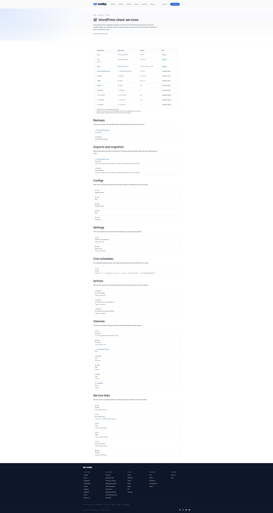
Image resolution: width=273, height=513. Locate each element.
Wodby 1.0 (86, 497)
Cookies (119, 504)
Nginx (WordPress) (124, 66)
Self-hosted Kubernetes (111, 494)
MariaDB (99, 76)
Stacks (94, 15)
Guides (151, 477)
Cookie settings (125, 504)
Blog (172, 477)
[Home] (100, 4)
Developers (152, 480)
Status (150, 486)
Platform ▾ (113, 4)
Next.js (129, 483)
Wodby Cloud (87, 483)
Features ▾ (129, 4)
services (104, 109)
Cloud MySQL (100, 99)
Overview (108, 475)
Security (113, 504)
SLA (105, 504)
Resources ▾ (145, 4)
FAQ (150, 475)
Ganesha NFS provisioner (125, 71)
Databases (86, 489)
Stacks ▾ (137, 4)
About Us (173, 475)
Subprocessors (99, 504)
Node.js (129, 486)
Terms (84, 504)
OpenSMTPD (100, 104)
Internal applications (110, 486)
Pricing (152, 4)
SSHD (100, 61)
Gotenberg (100, 90)
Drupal (129, 475)
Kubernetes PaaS (110, 477)
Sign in (164, 4)
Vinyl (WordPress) (124, 54)
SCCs (108, 504)
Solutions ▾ (121, 4)
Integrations (86, 492)
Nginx (98, 66)
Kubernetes (86, 480)
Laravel (129, 480)
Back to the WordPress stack (100, 33)
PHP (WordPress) (124, 59)
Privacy (89, 504)
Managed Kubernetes (111, 492)
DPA (93, 504)
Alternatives (108, 497)
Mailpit (99, 85)
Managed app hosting (111, 483)
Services (86, 486)
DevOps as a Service (111, 480)
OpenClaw (130, 492)
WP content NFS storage (103, 71)
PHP (98, 59)
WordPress (101, 15)
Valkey (99, 80)
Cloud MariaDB (101, 95)
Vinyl (98, 54)
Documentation (152, 483)
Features (86, 475)
